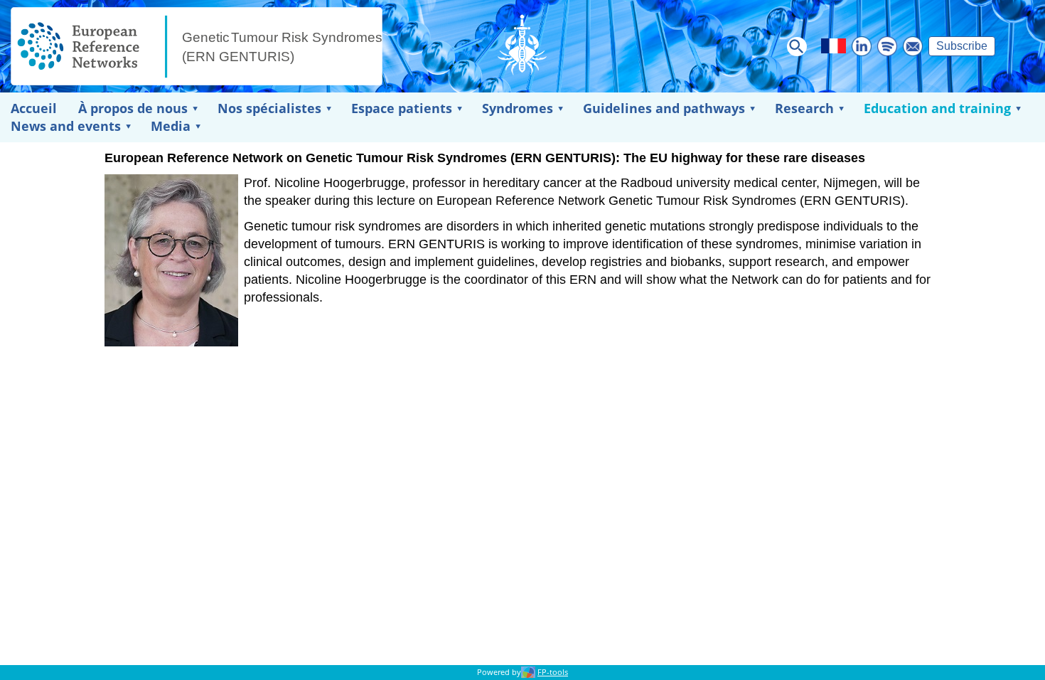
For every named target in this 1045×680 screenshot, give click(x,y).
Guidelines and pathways (664, 108)
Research (804, 108)
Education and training (937, 108)
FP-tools (552, 672)
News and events (66, 125)
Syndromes (517, 108)
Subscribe (961, 46)
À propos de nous (133, 108)
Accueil (34, 108)
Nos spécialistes (269, 108)
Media (171, 125)
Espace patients (401, 108)
